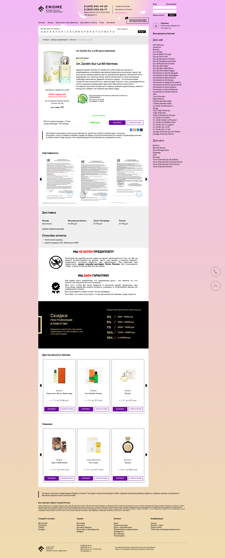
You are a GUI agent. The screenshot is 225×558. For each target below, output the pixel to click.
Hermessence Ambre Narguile (165, 73)
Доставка (81, 523)
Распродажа (119, 536)
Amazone (157, 47)
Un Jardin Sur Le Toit (161, 129)
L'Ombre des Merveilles (162, 103)
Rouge (155, 108)
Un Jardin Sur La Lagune (163, 125)
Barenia (156, 49)
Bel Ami (156, 145)
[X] (141, 130)
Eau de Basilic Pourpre (162, 54)
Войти (172, 15)
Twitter (41, 527)
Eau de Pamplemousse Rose (164, 61)
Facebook (42, 525)
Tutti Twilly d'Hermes (161, 111)
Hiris (155, 94)
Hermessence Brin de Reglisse (165, 75)
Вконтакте (42, 523)
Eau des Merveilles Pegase (164, 71)
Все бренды (119, 534)
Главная (46, 40)
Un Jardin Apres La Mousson (165, 120)
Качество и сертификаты (67, 23)
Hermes (73, 40)
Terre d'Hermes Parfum (162, 167)
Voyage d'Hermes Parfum (163, 134)
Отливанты (119, 532)
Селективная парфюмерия (126, 530)
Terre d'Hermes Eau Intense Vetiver (167, 162)
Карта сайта (156, 527)
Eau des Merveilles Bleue (163, 68)
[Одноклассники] (134, 130)
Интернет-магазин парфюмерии (56, 493)
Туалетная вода (121, 525)
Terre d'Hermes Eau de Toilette (165, 160)
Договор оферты (84, 527)
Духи (116, 523)
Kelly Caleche (158, 99)
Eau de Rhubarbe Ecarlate (163, 64)
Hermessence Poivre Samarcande (167, 85)
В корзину (117, 122)
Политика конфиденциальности (165, 530)
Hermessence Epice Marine (164, 78)
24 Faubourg (158, 45)
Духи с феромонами (123, 527)
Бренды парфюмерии (59, 40)
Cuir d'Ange (157, 52)
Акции (50, 23)
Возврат (80, 532)
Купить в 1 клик (135, 122)
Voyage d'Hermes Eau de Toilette (166, 132)
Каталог (41, 23)
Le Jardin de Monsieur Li (163, 106)
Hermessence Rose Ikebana (164, 87)
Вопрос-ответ (157, 525)
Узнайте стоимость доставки (53, 229)
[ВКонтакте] (131, 130)
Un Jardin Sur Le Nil (161, 127)
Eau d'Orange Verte (161, 150)
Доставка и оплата (88, 23)
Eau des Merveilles (160, 66)
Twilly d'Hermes (159, 113)
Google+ (41, 530)
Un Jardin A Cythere (161, 118)
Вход (155, 4)
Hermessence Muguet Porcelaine (167, 82)
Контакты (111, 23)
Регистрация (171, 4)
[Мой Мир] (138, 130)
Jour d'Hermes (159, 96)
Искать (142, 32)
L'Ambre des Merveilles (162, 101)
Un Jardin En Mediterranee (164, 122)
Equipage (157, 152)
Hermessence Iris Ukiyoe (163, 80)
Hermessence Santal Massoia (165, 89)
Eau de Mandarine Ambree (164, 59)
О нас (101, 23)
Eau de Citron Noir (160, 57)
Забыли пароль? (158, 15)
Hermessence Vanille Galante (165, 92)
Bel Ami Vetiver (159, 148)
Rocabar (156, 157)
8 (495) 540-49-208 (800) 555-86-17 (96, 8)
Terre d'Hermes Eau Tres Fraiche (166, 164)
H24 (154, 155)
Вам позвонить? (121, 13)
